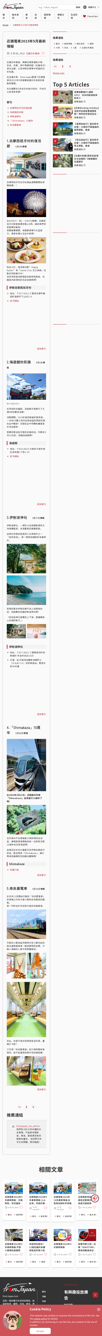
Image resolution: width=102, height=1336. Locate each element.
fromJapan (13, 6)
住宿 (36, 16)
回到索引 (41, 348)
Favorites (92, 16)
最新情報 (47, 16)
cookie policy (40, 1318)
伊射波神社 (15, 116)
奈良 (66, 47)
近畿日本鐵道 (33, 53)
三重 (75, 47)
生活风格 (74, 16)
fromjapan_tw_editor (28, 1126)
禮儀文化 (60, 16)
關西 (92, 43)
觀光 (4, 16)
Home (5, 25)
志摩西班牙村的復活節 (21, 107)
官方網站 (14, 300)
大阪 (58, 47)
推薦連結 (78, 101)
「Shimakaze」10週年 (21, 120)
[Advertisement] (75, 203)
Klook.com (59, 73)
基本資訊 (15, 16)
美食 (27, 16)
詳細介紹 (14, 869)
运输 (44, 1296)
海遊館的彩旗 (16, 112)
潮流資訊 (80, 43)
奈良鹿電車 (15, 124)
